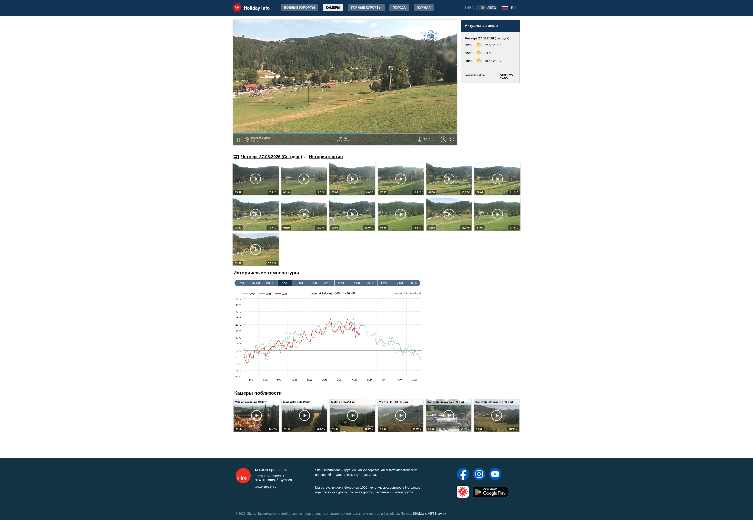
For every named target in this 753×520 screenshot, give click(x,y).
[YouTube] (495, 474)
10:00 (299, 283)
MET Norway (437, 513)
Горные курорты (366, 7)
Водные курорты (299, 7)
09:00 (284, 283)
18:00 (413, 283)
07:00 (256, 283)
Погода (399, 7)
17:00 (399, 283)
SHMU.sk (419, 513)
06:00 (242, 283)
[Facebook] (463, 474)
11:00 (313, 283)
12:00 (327, 283)
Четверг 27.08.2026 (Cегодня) (271, 156)
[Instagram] (479, 474)
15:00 (370, 283)
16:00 (384, 283)
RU (513, 7)
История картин (326, 156)
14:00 (356, 283)
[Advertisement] (490, 115)
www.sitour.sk (265, 487)
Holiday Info (247, 5)
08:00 (270, 283)
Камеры (333, 7)
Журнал (424, 7)
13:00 (342, 283)
